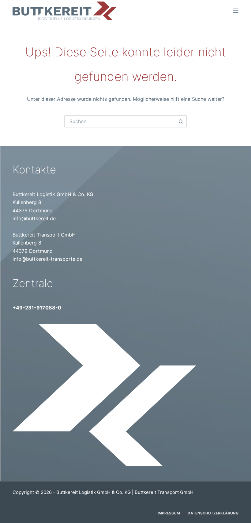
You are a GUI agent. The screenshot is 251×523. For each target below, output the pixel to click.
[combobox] (120, 121)
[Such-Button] (180, 121)
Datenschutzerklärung (213, 513)
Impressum (169, 513)
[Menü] (235, 10)
